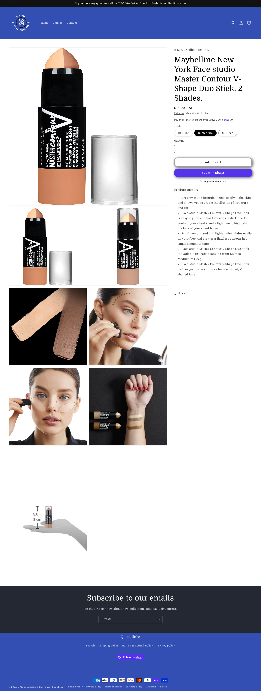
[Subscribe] (158, 619)
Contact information (156, 687)
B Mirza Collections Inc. (30, 687)
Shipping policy (134, 687)
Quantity (179, 141)
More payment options (213, 181)
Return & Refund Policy (137, 645)
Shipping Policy (108, 645)
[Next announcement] (251, 3)
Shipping (179, 113)
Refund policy (75, 687)
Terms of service (114, 687)
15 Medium (205, 133)
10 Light (185, 133)
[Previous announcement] (10, 3)
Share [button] (182, 293)
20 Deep (227, 133)
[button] (233, 23)
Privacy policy (166, 645)
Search (90, 645)
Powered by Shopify (54, 687)
